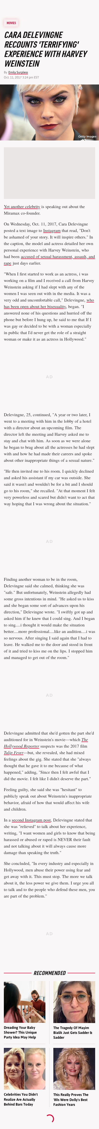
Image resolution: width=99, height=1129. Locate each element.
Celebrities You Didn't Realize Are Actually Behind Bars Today (21, 1099)
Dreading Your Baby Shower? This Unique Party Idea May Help (20, 1032)
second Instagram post (31, 820)
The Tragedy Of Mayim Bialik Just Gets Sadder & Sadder (72, 1033)
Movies (11, 23)
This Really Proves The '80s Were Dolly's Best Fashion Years (70, 1100)
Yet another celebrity (22, 206)
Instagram (52, 230)
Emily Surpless (18, 72)
